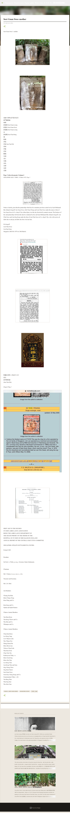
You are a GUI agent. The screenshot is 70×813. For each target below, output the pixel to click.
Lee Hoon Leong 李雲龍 (23, 731)
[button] (5, 26)
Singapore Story (24, 691)
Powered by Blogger (36, 807)
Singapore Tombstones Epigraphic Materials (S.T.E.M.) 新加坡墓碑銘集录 (37, 2)
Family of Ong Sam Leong (24, 759)
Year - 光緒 (34, 691)
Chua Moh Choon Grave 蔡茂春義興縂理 (28, 787)
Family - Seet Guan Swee (11, 691)
